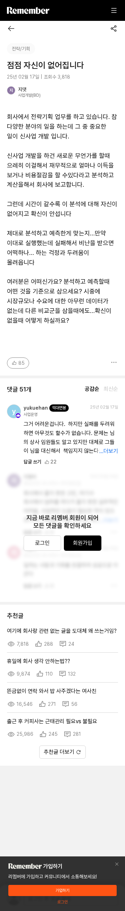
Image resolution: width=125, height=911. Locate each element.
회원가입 (82, 543)
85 (21, 363)
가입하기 (62, 890)
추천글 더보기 (59, 752)
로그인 (42, 543)
